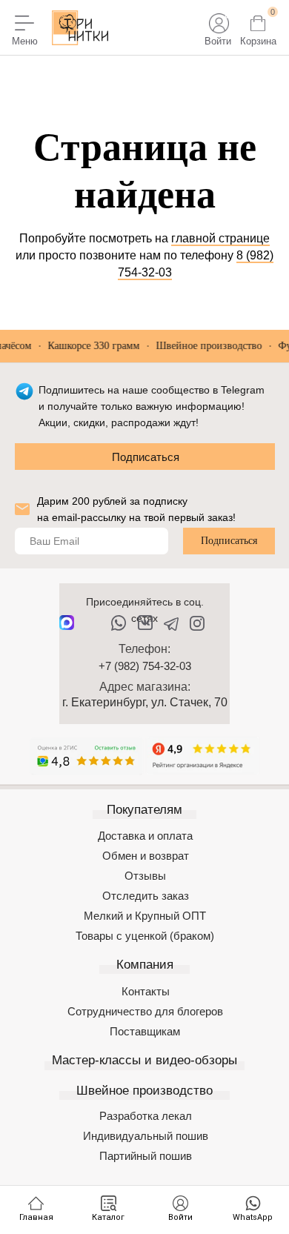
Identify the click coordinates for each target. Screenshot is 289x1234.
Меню (25, 41)
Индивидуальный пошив (145, 1135)
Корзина (258, 41)
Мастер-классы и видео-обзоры (144, 1060)
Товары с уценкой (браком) (145, 935)
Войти (218, 41)
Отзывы (145, 875)
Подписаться (145, 457)
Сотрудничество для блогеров (145, 1011)
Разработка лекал (145, 1115)
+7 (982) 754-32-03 (145, 666)
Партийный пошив (145, 1156)
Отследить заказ (145, 895)
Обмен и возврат (145, 855)
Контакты (146, 991)
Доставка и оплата (145, 835)
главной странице (220, 238)
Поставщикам (145, 1031)
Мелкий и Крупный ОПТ (145, 915)
